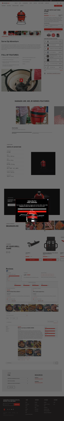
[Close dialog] (47, 199)
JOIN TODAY (32, 211)
